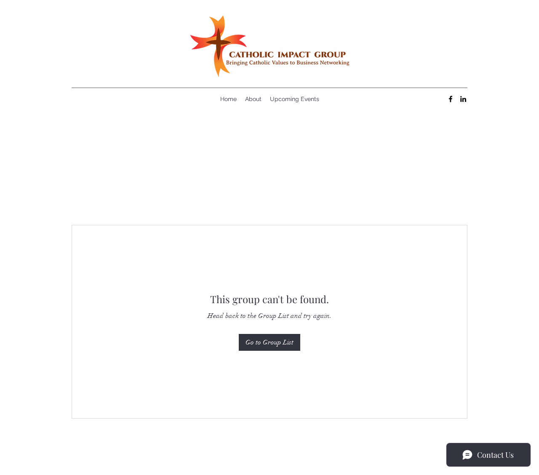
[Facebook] (450, 99)
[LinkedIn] (463, 99)
